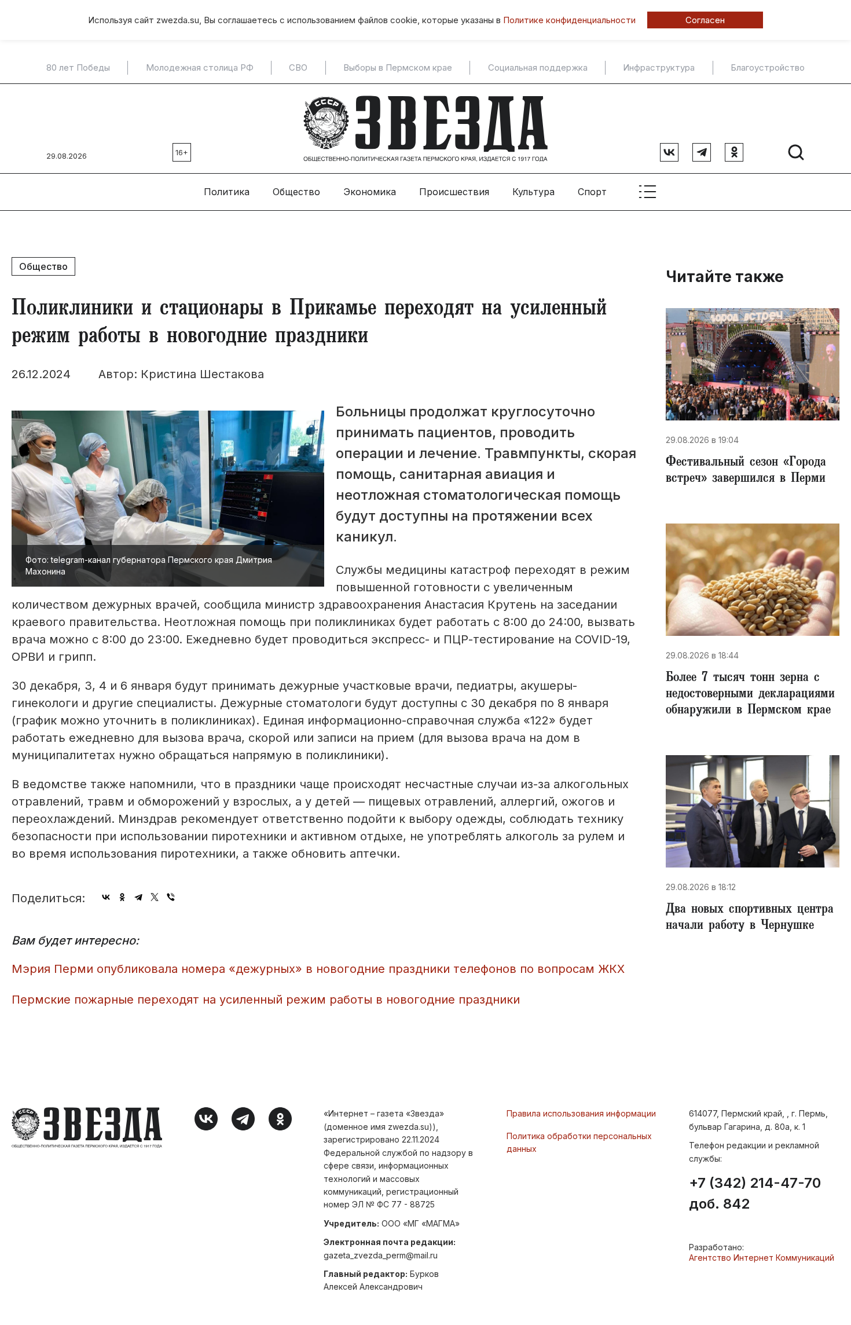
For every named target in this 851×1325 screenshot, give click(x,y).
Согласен (705, 19)
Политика (227, 191)
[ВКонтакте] (106, 897)
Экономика (369, 191)
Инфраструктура (659, 68)
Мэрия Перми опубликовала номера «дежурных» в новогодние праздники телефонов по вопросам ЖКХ (318, 969)
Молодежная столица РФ (200, 68)
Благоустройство (768, 68)
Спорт (592, 191)
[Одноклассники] (122, 897)
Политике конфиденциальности (569, 19)
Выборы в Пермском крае (397, 68)
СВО (298, 68)
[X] (155, 897)
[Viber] (171, 897)
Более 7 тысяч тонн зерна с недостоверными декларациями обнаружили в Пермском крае (750, 695)
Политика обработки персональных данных (579, 1142)
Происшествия (454, 191)
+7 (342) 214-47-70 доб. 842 (755, 1193)
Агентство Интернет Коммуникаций (761, 1257)
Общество (296, 191)
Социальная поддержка (538, 68)
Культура (533, 191)
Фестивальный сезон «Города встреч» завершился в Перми (746, 471)
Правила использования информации (581, 1113)
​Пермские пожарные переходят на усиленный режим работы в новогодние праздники (266, 999)
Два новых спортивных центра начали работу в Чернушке (750, 918)
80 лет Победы (78, 68)
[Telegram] (138, 897)
